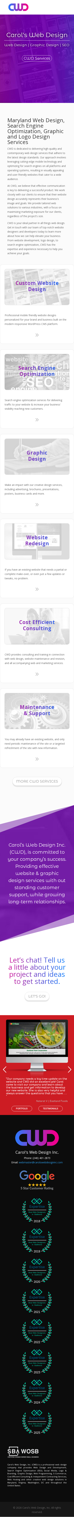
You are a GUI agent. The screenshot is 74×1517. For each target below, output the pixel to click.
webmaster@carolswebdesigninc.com (41, 1162)
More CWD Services (37, 781)
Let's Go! (37, 996)
